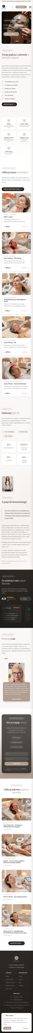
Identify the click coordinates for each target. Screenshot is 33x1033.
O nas (20, 976)
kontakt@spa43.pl (17, 999)
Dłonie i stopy (9, 979)
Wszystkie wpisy (15, 943)
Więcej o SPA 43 (8, 104)
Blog (20, 982)
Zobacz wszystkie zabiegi (12, 189)
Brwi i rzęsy (9, 988)
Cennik (21, 979)
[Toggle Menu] (30, 7)
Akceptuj (7, 1028)
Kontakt (21, 985)
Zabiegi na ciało (10, 985)
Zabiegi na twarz (10, 982)
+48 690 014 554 (17, 997)
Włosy (7, 976)
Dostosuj (25, 1028)
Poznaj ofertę (10, 34)
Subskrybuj (16, 763)
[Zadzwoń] (12, 7)
